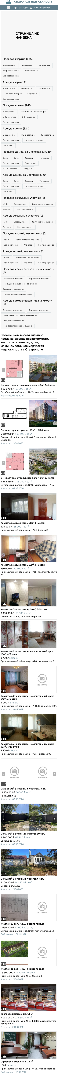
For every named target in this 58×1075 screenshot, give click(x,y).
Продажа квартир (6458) (18, 59)
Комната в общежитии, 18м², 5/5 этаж (23, 565)
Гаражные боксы (10, 245)
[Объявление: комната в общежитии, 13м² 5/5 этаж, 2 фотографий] (29, 520)
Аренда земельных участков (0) (23, 215)
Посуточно (32, 94)
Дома (5, 158)
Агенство (7, 209)
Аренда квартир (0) (15, 82)
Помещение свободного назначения (20, 284)
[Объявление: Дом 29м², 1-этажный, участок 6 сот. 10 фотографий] (15, 875)
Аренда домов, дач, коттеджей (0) (24, 175)
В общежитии (9, 112)
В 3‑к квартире (28, 117)
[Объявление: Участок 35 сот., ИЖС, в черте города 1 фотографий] (29, 966)
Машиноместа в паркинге (27, 240)
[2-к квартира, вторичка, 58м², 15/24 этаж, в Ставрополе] (15, 427)
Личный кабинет (42, 8)
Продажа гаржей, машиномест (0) (24, 233)
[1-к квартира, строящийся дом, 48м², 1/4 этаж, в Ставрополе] (15, 382)
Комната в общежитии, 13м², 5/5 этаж (23, 523)
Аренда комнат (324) (16, 128)
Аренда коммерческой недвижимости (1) (27, 302)
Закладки (23, 8)
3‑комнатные (44, 65)
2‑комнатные (26, 65)
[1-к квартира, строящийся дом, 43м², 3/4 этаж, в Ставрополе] (15, 475)
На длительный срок (12, 94)
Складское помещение (13, 289)
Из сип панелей (10, 169)
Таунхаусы (44, 158)
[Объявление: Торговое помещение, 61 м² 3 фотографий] (29, 1011)
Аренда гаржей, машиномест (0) (23, 251)
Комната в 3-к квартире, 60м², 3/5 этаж (24, 609)
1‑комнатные (9, 65)
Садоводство (20, 204)
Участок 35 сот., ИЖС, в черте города (22, 969)
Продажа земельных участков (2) (24, 198)
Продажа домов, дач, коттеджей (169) (27, 152)
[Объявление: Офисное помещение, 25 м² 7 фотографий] (29, 1058)
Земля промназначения (42, 204)
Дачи (16, 158)
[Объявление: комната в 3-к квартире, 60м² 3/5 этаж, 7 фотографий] (29, 606)
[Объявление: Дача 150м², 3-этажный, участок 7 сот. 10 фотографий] (15, 785)
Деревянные (30, 163)
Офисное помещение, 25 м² (17, 1062)
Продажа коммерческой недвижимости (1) (28, 271)
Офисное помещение (13, 279)
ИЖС (5, 204)
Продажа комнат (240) (17, 105)
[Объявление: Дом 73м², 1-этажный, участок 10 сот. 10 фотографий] (15, 830)
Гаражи (6, 240)
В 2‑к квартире (9, 117)
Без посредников (11, 76)
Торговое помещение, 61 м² (17, 1014)
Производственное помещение (17, 294)
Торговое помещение (39, 279)
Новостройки (31, 71)
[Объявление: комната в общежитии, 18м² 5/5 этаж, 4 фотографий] (29, 562)
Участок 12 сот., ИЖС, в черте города (22, 924)
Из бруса (27, 169)
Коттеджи (29, 158)
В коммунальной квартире (33, 112)
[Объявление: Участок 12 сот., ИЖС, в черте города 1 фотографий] (29, 921)
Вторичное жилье (11, 71)
